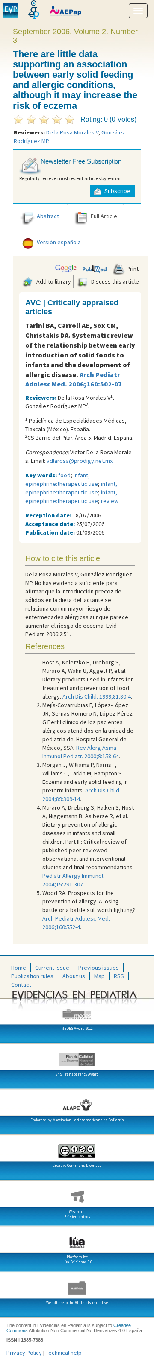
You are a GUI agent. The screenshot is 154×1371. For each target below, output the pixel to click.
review (109, 501)
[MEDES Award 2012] (77, 1011)
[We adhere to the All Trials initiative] (77, 1285)
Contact (21, 984)
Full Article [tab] (104, 216)
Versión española (59, 242)
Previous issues (98, 967)
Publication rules (32, 976)
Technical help (64, 1352)
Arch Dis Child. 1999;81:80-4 (96, 696)
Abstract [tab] (48, 216)
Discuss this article (114, 281)
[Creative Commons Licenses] (77, 1148)
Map (99, 976)
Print (132, 268)
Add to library (53, 281)
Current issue (52, 967)
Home (18, 967)
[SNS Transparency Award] (77, 1056)
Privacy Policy (24, 1352)
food (64, 475)
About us (73, 976)
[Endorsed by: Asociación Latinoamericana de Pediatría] (77, 1102)
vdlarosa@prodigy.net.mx (80, 461)
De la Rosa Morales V (72, 132)
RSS (119, 976)
